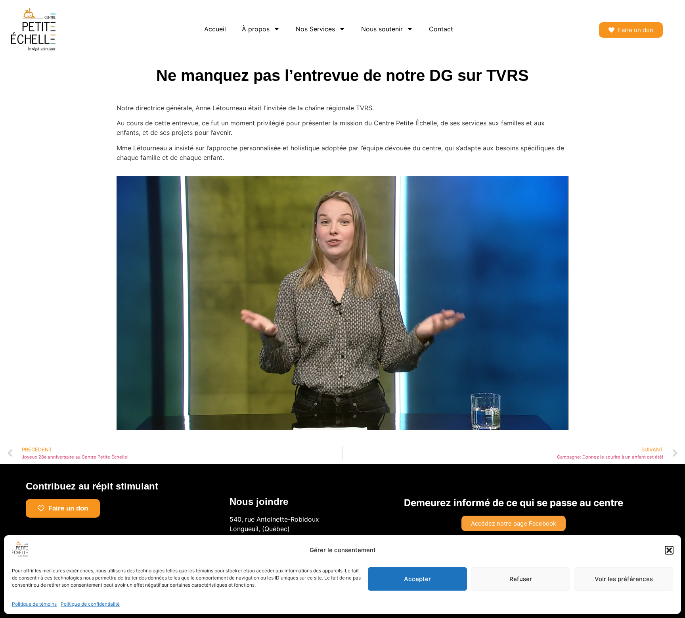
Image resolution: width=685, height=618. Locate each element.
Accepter (417, 579)
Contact (441, 29)
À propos (256, 29)
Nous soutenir (382, 29)
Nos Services (315, 29)
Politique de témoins (34, 604)
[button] (669, 550)
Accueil (215, 29)
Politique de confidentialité (90, 604)
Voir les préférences (624, 579)
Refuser (520, 579)
